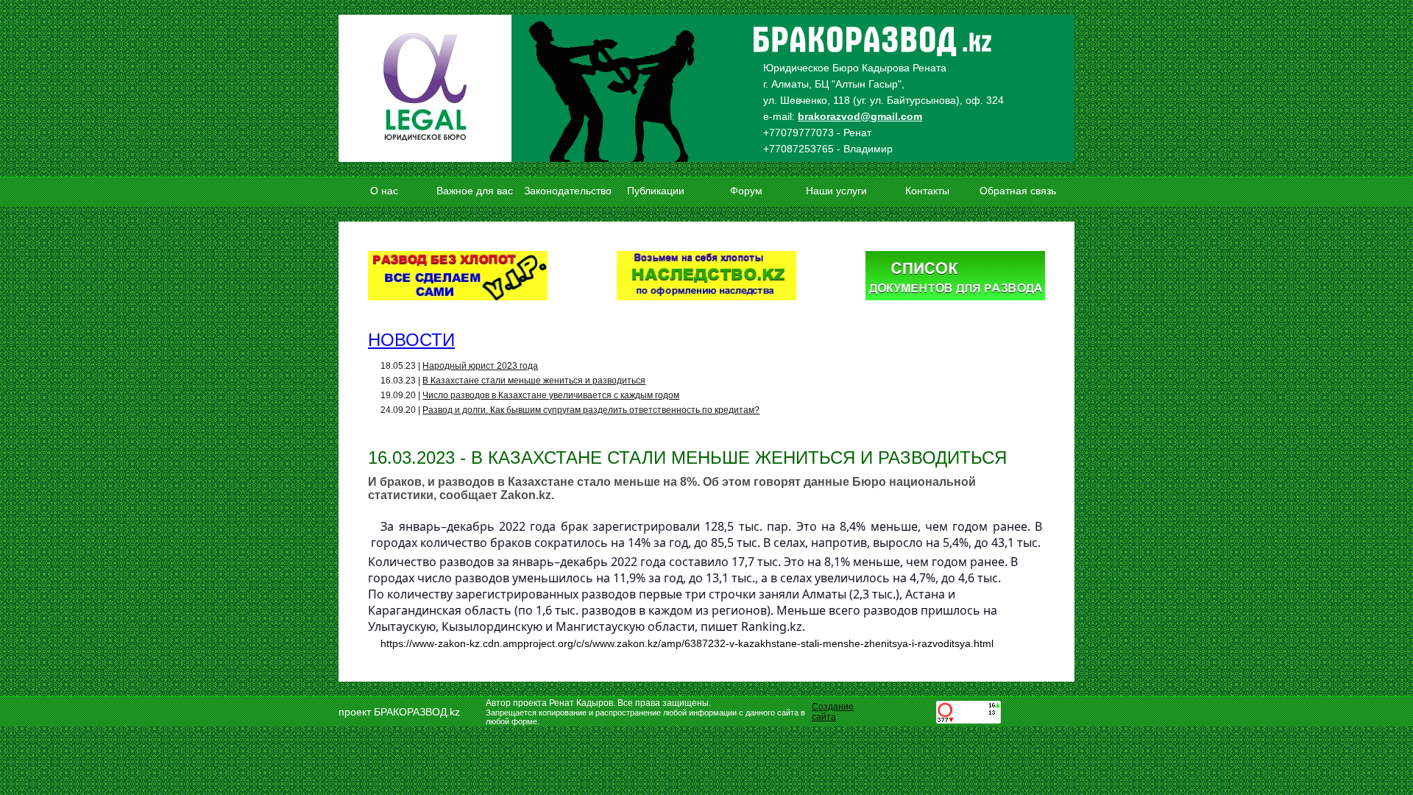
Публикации (655, 191)
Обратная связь (1018, 191)
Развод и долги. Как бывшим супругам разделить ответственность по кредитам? (590, 410)
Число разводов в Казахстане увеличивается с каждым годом (550, 395)
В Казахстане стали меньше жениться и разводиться (533, 380)
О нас (384, 191)
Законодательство (566, 191)
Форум (746, 191)
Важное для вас (474, 191)
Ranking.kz (770, 626)
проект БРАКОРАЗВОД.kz (399, 712)
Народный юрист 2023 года (480, 366)
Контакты (927, 191)
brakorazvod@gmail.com (860, 116)
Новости (411, 340)
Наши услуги (836, 191)
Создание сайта (833, 712)
